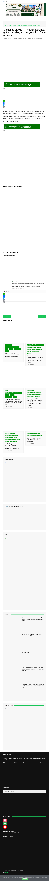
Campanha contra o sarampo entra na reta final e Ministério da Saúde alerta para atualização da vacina (33, 619)
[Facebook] (24, 103)
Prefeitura (12, 395)
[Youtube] (4, 291)
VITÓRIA (7, 350)
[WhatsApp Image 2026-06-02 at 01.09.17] (24, 727)
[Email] (24, 107)
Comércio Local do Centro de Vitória (34, 38)
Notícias (10, 348)
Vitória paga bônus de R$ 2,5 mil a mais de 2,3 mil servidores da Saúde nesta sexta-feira (23, 762)
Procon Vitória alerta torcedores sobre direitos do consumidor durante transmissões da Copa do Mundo (35, 359)
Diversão (39, 347)
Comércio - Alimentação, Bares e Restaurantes (33, 345)
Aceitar (25, 878)
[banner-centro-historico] (24, 9)
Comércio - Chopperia (31, 347)
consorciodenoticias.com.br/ (18, 288)
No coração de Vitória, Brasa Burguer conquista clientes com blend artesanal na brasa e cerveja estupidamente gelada (35, 402)
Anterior (8, 316)
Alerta (6, 390)
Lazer (6, 348)
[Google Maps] (24, 823)
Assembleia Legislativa (9, 433)
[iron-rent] (24, 481)
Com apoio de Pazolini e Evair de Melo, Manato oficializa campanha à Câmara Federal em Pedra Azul (33, 686)
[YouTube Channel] (24, 827)
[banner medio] (24, 306)
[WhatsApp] (24, 101)
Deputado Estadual (8, 437)
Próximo (41, 316)
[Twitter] (24, 105)
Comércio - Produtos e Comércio (19, 38)
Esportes (29, 349)
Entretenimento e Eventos (32, 435)
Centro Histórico (8, 345)
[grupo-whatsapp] (21, 84)
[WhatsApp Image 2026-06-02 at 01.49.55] (24, 572)
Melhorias (7, 439)
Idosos (15, 437)
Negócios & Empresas (15, 439)
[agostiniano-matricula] (24, 93)
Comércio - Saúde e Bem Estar (11, 435)
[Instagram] (6, 291)
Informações (35, 349)
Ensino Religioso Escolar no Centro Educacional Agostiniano (34, 439)
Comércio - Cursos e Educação (33, 433)
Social (40, 435)
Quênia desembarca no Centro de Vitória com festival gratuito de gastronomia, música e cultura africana (33, 669)
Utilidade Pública (17, 348)
